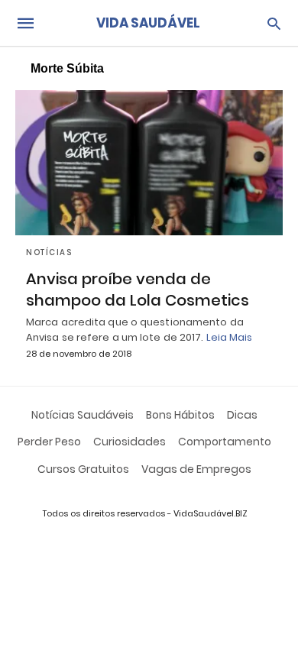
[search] (274, 23)
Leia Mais (229, 337)
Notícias (49, 252)
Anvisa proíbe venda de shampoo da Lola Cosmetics (137, 289)
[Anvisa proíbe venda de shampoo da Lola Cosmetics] (149, 162)
